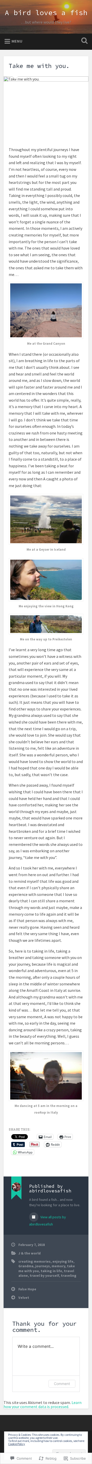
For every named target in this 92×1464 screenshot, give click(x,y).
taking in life (51, 1271)
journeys (42, 1266)
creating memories (34, 1261)
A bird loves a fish (46, 12)
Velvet (23, 1297)
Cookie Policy (16, 1444)
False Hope (27, 1289)
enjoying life (62, 1261)
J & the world (29, 1253)
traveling (68, 1275)
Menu (17, 41)
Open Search (83, 41)
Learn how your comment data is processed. (43, 1404)
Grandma (25, 1266)
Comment (62, 1383)
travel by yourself (44, 1275)
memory (58, 1266)
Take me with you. (39, 66)
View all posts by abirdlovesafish (47, 1220)
